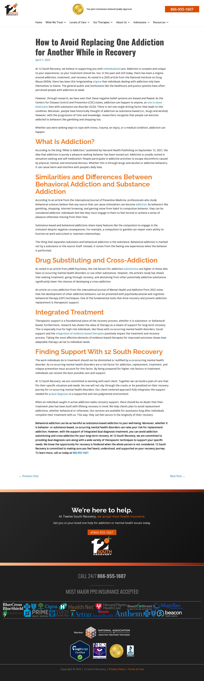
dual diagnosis (60, 393)
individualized (111, 68)
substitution (131, 268)
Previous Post (29, 476)
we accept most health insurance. (121, 516)
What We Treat (54, 22)
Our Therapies (101, 22)
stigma (96, 81)
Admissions (139, 22)
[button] (182, 9)
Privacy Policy (117, 669)
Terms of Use (136, 669)
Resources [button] (159, 22)
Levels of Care (78, 22)
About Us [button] (121, 22)
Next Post (177, 476)
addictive (141, 204)
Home (38, 22)
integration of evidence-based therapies (80, 333)
